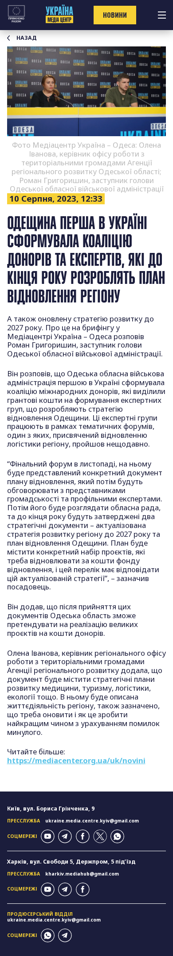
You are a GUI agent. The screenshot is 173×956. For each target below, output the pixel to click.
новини (115, 14)
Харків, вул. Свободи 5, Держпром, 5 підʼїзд (71, 861)
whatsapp (117, 836)
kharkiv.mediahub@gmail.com (82, 874)
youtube (48, 836)
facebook (83, 836)
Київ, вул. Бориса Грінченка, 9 (50, 808)
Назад (26, 38)
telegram (65, 836)
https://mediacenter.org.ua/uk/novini (76, 760)
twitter (100, 836)
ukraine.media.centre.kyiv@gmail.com (92, 821)
